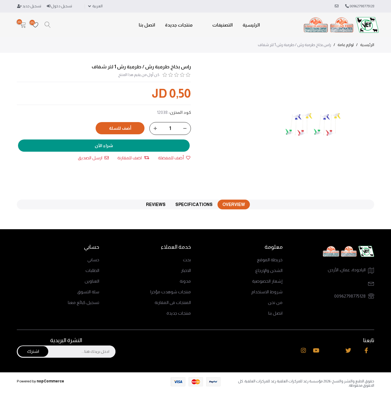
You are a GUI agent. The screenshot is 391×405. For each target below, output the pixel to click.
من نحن (275, 302)
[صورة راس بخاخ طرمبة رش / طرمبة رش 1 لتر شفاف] (314, 124)
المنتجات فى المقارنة (173, 302)
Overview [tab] (233, 204)
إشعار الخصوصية (267, 281)
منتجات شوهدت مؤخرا (170, 291)
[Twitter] (348, 350)
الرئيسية (251, 24)
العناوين (92, 281)
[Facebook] (366, 350)
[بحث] (48, 25)
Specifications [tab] (194, 204)
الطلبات (92, 270)
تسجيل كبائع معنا (83, 302)
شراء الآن (104, 145)
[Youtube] (316, 350)
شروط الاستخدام (267, 291)
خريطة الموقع (270, 259)
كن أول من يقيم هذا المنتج (138, 75)
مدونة (185, 281)
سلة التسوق (88, 291)
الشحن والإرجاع (269, 270)
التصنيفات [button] (222, 24)
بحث (187, 259)
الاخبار (186, 270)
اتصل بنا (147, 24)
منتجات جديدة (179, 24)
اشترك (33, 351)
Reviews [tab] (156, 204)
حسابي (93, 259)
